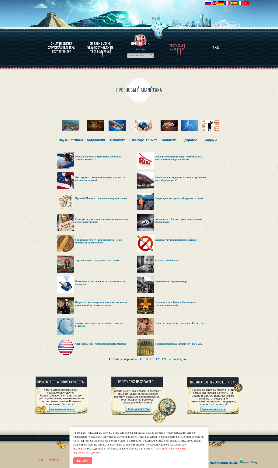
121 (164, 359)
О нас (40, 460)
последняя (179, 359)
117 (140, 359)
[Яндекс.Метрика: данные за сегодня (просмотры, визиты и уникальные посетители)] (248, 461)
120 (158, 359)
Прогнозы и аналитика (177, 47)
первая (129, 359)
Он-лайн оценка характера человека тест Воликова (61, 47)
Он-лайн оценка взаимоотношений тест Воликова (100, 47)
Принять (83, 460)
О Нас (215, 47)
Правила (53, 460)
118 (146, 359)
